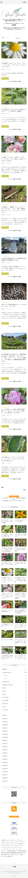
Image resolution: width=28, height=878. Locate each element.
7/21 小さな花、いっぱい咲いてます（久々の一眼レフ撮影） (7, 521)
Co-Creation (15, 709)
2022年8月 (5, 778)
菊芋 (2, 854)
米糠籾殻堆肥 (13, 852)
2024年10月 (5, 724)
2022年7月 (5, 781)
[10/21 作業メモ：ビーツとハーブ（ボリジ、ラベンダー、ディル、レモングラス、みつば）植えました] (14, 444)
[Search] (26, 2)
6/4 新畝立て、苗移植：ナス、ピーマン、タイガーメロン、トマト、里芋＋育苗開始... (20, 596)
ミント (10, 849)
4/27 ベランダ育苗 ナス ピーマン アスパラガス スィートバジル (21, 626)
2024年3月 (5, 731)
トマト (15, 678)
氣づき (15, 694)
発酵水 (8, 852)
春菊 (2, 852)
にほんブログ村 (14, 824)
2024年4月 (5, 728)
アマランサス (20, 840)
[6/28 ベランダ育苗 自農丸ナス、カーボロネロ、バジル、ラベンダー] (14, 291)
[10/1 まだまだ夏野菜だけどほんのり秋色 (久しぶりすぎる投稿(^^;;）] (21, 604)
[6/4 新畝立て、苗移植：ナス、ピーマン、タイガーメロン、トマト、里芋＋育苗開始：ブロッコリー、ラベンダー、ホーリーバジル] (14, 193)
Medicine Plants (15, 681)
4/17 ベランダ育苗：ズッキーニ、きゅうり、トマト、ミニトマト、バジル (20, 657)
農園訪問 (15, 669)
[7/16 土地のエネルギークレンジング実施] (21, 514)
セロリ (8, 847)
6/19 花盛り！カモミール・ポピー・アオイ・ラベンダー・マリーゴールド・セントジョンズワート (13, 65)
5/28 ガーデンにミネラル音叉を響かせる (7, 610)
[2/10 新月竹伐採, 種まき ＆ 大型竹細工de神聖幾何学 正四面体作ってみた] (14, 245)
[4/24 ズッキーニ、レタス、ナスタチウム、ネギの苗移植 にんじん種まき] (21, 634)
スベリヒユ (3, 847)
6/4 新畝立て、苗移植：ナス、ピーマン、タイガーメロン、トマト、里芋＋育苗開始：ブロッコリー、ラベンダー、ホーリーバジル (13, 209)
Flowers (15, 688)
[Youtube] (24, 2)
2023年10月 (5, 737)
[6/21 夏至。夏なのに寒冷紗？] (21, 557)
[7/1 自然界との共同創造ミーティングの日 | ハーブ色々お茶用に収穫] (7, 542)
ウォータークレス (14, 841)
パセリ (20, 847)
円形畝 (9, 851)
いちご (6, 840)
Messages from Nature (15, 684)
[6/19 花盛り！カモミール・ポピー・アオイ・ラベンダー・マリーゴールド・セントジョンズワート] (14, 50)
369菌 (2, 840)
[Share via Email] (19, 81)
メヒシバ (15, 849)
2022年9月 (5, 774)
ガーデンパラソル (5, 845)
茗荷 (20, 852)
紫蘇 (18, 852)
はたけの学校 (15, 697)
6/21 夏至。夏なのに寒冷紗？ (20, 563)
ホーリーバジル (4, 849)
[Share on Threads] (16, 81)
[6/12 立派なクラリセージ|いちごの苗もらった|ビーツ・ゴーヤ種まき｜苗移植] (14, 96)
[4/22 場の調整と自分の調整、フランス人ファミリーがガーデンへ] (7, 650)
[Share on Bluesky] (18, 81)
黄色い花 (10, 856)
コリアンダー (17, 845)
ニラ (12, 847)
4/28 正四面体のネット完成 (7, 625)
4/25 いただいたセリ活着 (7, 639)
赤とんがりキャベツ (15, 854)
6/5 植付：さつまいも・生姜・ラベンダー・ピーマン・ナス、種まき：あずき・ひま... (7, 596)
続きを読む (5, 78)
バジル (15, 675)
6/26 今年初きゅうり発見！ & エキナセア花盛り (7, 564)
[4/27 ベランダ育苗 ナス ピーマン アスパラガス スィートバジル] (21, 619)
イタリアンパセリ (5, 841)
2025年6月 (5, 718)
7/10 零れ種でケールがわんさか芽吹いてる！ (7, 535)
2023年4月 (5, 756)
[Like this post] (8, 81)
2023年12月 (5, 734)
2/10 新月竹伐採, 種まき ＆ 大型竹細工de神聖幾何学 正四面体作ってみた (13, 259)
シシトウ (22, 845)
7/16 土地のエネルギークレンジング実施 (20, 520)
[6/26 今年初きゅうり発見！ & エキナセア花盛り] (7, 557)
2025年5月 (5, 721)
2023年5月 (5, 753)
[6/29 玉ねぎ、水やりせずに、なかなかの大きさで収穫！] (21, 542)
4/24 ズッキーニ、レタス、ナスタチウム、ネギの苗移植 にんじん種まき (20, 641)
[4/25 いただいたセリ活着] (7, 634)
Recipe (15, 691)
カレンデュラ (14, 843)
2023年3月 (5, 759)
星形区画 (24, 851)
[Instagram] (22, 2)
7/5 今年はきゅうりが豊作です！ (20, 535)
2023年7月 (5, 746)
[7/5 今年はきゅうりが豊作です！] (21, 529)
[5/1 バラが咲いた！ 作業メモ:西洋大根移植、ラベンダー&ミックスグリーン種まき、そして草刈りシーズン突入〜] (14, 396)
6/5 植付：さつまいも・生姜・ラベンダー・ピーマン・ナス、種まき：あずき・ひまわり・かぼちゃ (13, 159)
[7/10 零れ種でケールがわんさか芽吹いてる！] (7, 529)
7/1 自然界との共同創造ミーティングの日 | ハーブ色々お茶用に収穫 (7, 550)
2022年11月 (5, 768)
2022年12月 (5, 765)
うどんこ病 (10, 840)
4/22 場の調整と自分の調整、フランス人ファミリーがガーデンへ (7, 657)
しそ (15, 840)
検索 (2, 487)
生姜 (5, 852)
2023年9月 (5, 740)
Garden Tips (15, 703)
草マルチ (24, 852)
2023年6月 (5, 749)
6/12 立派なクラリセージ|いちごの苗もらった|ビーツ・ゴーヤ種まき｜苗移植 (14, 110)
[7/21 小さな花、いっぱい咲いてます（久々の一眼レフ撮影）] (7, 514)
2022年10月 (5, 771)
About (15, 706)
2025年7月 (5, 715)
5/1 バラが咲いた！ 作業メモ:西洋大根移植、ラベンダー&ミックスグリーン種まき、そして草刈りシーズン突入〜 (13, 411)
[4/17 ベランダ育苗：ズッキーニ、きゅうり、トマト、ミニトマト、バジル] (21, 650)
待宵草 (19, 851)
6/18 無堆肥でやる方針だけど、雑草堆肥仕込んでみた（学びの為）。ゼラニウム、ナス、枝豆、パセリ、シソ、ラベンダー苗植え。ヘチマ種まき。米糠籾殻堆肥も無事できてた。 (13, 357)
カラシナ (8, 843)
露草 (21, 854)
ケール (11, 845)
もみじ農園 (15, 700)
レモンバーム (4, 851)
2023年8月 (5, 743)
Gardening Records (15, 672)
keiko (3, 69)
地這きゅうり (15, 851)
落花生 (5, 854)
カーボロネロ (20, 843)
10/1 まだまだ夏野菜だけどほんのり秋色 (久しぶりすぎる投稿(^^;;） (20, 611)
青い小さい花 (4, 856)
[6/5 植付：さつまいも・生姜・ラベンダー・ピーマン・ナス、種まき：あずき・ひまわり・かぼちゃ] (14, 144)
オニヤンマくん (22, 841)
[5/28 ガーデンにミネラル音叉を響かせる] (7, 604)
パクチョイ (15, 847)
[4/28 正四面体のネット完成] (7, 619)
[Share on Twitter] (11, 81)
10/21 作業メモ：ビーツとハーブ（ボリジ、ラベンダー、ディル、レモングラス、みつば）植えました (13, 459)
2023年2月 (5, 762)
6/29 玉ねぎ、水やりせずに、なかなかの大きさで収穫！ (20, 550)
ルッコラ (19, 849)
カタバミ (3, 843)
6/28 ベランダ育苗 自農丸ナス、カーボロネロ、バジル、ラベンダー (13, 305)
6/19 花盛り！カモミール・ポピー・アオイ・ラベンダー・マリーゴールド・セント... (6, 580)
